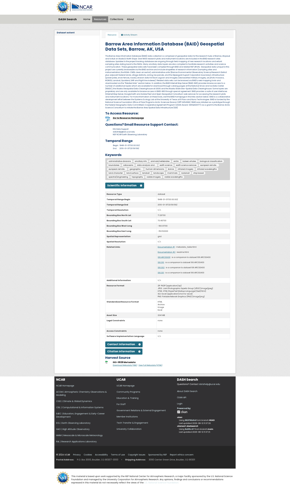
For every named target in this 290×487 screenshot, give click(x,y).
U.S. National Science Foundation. (161, 482)
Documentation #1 (166, 247)
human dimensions (155, 169)
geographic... (136, 169)
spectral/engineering (118, 177)
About (130, 19)
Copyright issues (136, 454)
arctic (176, 161)
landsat (146, 173)
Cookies (88, 454)
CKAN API (181, 397)
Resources (100, 19)
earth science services (186, 165)
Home (86, 19)
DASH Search (67, 19)
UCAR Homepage (126, 385)
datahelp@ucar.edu (209, 384)
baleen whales (189, 161)
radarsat (185, 173)
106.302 (161, 267)
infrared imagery (185, 169)
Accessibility (101, 454)
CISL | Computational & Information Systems (79, 407)
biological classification (211, 161)
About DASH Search (187, 391)
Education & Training (128, 398)
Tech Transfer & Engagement (132, 422)
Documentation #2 (166, 252)
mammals (172, 173)
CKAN (182, 411)
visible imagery (154, 177)
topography (137, 177)
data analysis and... (146, 165)
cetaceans (128, 165)
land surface (132, 173)
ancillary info (141, 161)
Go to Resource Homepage (128, 117)
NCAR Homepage (65, 385)
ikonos (171, 169)
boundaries (114, 165)
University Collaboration (129, 429)
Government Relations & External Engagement (141, 410)
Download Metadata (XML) (125, 365)
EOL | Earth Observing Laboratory (73, 422)
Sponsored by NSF (157, 454)
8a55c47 (189, 429)
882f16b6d (190, 420)
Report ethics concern (181, 454)
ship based (198, 173)
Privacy (77, 454)
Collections (116, 19)
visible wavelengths (173, 177)
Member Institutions (127, 416)
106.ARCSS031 (164, 257)
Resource (112, 35)
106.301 (161, 272)
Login (179, 403)
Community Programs (128, 391)
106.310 (161, 262)
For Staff (121, 404)
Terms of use (118, 454)
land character (116, 173)
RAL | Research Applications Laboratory (76, 441)
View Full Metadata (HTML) (150, 365)
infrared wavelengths (207, 169)
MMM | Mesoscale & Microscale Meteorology (79, 435)
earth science (166, 165)
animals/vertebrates (160, 161)
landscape (158, 173)
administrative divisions (120, 161)
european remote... (209, 165)
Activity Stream (130, 35)
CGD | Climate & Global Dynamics (74, 401)
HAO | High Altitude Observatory (73, 429)
